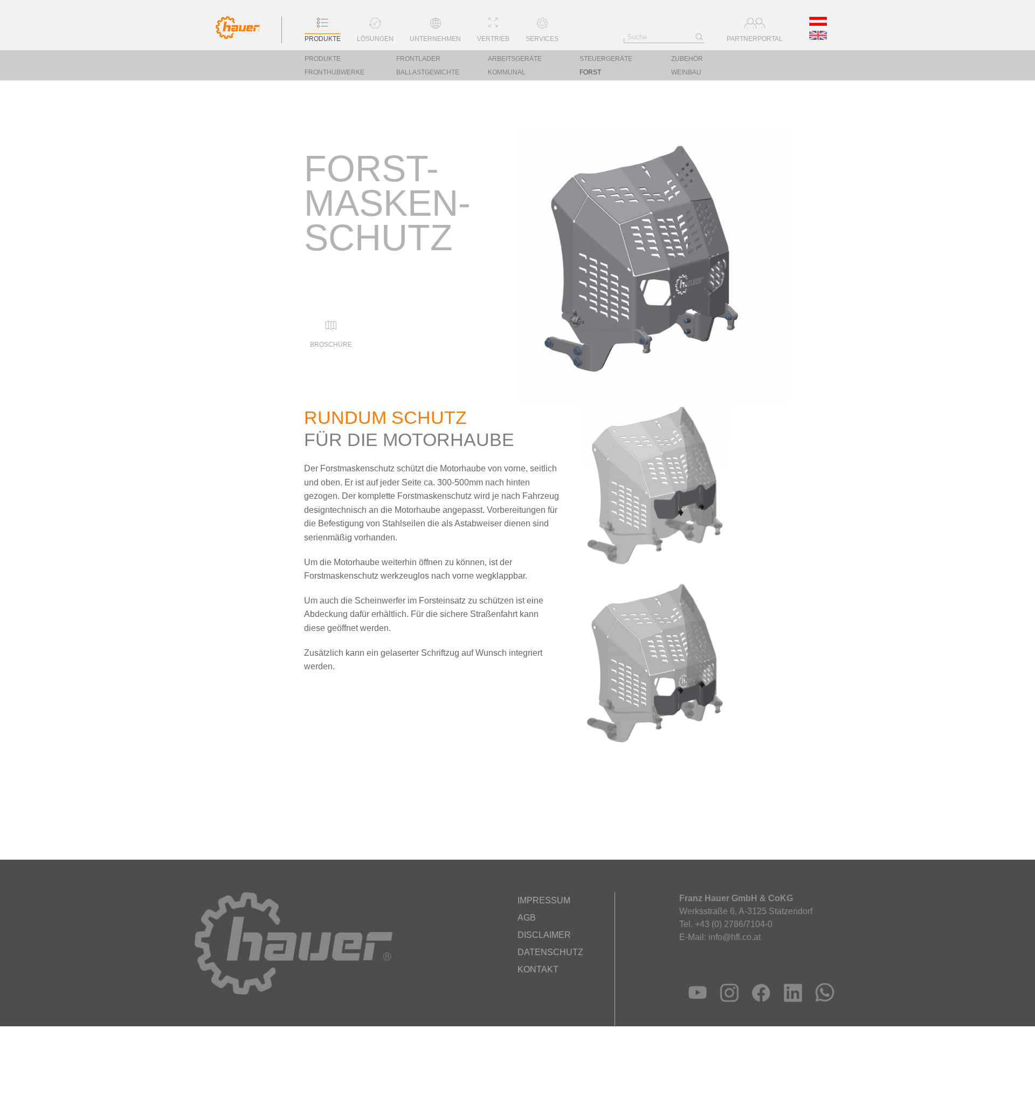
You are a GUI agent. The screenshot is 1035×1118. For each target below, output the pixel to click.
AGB (527, 917)
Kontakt (538, 969)
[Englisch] (819, 37)
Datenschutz (550, 952)
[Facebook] (759, 1005)
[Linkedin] (790, 1005)
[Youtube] (695, 1005)
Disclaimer (544, 934)
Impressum (544, 900)
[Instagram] (727, 1005)
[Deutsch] (819, 23)
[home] (238, 36)
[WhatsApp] (822, 1005)
